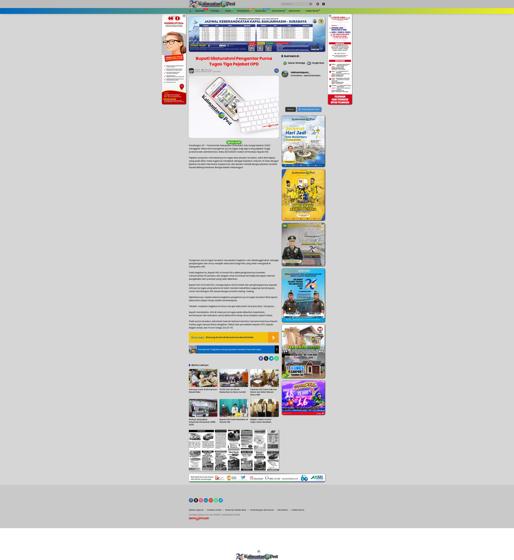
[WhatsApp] (276, 358)
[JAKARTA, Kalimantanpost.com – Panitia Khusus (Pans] (303, 92)
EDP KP (197, 70)
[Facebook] (261, 358)
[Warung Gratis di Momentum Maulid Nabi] (203, 378)
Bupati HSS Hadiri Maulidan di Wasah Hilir (234, 420)
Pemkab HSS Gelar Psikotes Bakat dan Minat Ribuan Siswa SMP (263, 392)
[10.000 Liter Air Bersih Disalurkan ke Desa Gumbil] (234, 378)
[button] (310, 4)
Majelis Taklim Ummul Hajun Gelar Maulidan (260, 420)
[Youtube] (211, 500)
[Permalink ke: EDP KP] (192, 70)
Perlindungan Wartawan (262, 510)
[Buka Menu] (323, 4)
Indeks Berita (298, 510)
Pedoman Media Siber (235, 510)
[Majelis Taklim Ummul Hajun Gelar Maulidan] (264, 408)
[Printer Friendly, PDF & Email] (233, 142)
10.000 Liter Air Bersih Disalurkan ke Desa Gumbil (233, 390)
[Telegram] (271, 358)
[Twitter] (266, 358)
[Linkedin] (206, 500)
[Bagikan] (276, 70)
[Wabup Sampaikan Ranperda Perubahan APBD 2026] (203, 408)
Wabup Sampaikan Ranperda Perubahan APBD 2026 (202, 422)
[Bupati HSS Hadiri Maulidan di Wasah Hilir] (234, 408)
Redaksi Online (214, 510)
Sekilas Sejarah (196, 510)
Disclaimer (283, 510)
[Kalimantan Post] (212, 4)
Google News (318, 63)
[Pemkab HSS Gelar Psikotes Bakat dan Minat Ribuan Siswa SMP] (264, 378)
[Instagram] (201, 500)
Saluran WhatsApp (296, 63)
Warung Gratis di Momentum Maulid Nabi (203, 390)
